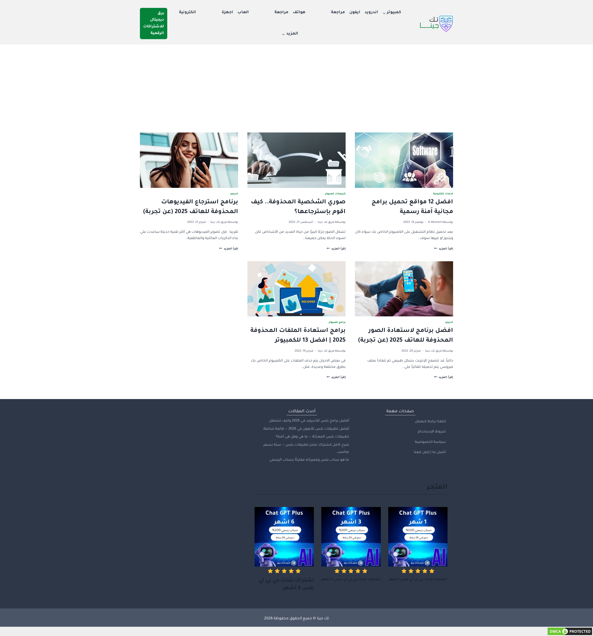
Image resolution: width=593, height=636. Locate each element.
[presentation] (404, 160)
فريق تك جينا (326, 222)
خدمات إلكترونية (443, 193)
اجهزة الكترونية (206, 12)
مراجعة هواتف (319, 12)
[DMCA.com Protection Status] (296, 631)
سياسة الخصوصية (430, 442)
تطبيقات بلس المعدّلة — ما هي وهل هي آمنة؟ (312, 437)
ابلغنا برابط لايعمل (430, 422)
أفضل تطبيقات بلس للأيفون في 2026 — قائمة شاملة (306, 429)
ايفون (354, 12)
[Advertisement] (296, 79)
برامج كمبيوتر (337, 322)
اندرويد (371, 12)
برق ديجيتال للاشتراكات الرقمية (153, 23)
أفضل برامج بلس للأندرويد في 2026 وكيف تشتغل (309, 421)
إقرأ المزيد (443, 249)
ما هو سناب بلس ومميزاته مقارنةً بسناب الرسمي (309, 460)
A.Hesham (435, 222)
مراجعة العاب (262, 12)
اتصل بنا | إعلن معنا (430, 452)
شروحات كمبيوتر (335, 193)
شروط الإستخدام (432, 432)
